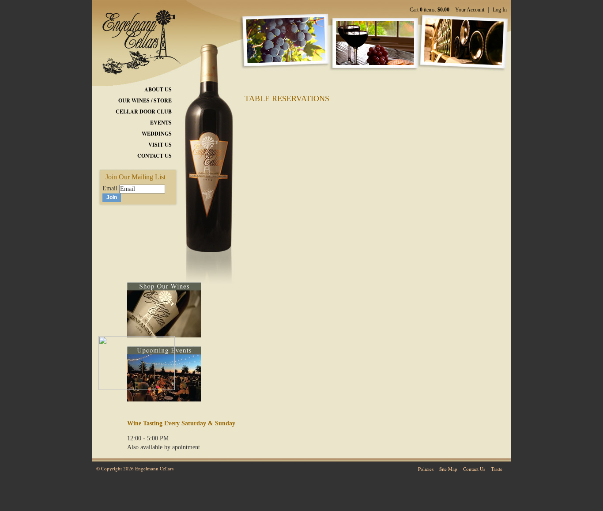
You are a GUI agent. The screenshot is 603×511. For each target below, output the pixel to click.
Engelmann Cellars (137, 37)
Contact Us (154, 155)
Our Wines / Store (145, 100)
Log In (500, 10)
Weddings (157, 133)
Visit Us (160, 144)
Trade (496, 469)
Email (109, 188)
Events (161, 122)
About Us (158, 89)
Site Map (448, 469)
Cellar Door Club (144, 111)
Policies (425, 469)
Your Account (469, 10)
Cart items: (429, 10)
